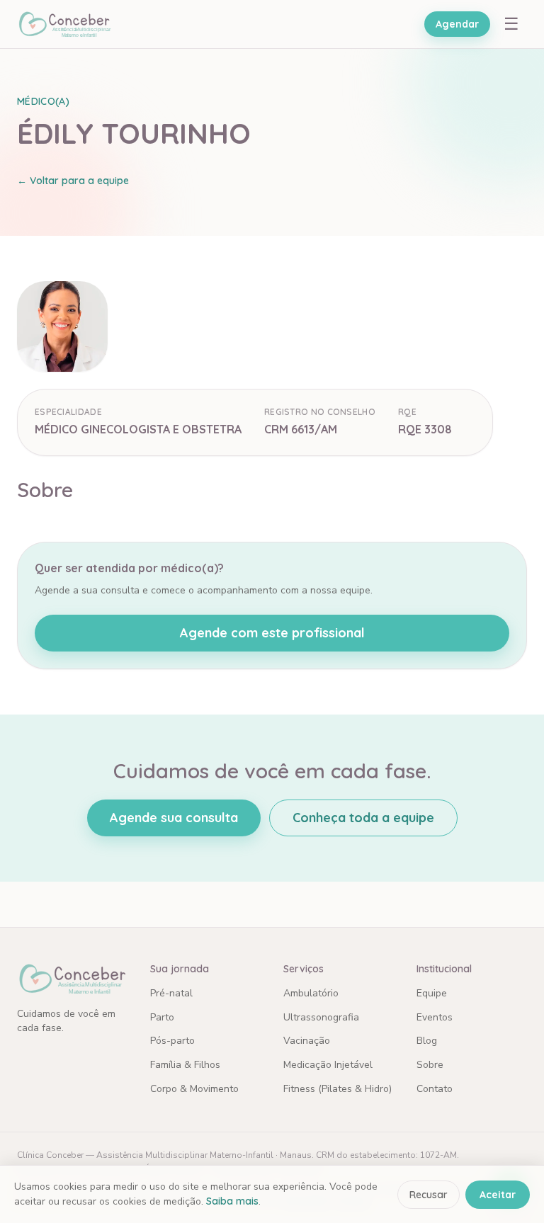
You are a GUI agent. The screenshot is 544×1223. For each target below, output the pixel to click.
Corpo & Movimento (194, 1089)
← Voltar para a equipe (73, 180)
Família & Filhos (185, 1064)
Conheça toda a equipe (363, 817)
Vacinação (306, 1040)
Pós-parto (172, 1040)
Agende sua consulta (174, 817)
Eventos (434, 1017)
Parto (162, 1017)
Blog (426, 1040)
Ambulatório (311, 993)
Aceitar (498, 1194)
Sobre (429, 1064)
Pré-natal (171, 993)
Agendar (457, 24)
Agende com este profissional (272, 633)
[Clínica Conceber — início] (64, 24)
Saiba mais (232, 1201)
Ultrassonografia (321, 1017)
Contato (434, 1089)
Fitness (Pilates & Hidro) (337, 1089)
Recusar (428, 1194)
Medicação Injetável (328, 1064)
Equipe (431, 993)
